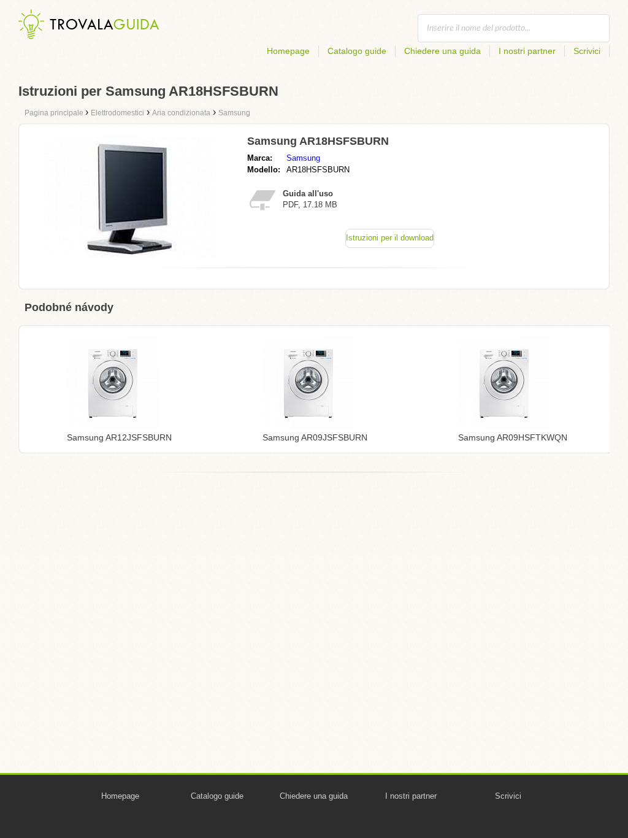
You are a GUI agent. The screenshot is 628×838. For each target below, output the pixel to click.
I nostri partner (527, 51)
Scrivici (586, 51)
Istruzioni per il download (390, 237)
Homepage (288, 51)
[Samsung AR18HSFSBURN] (130, 255)
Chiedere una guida (442, 51)
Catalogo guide (356, 51)
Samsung (303, 158)
